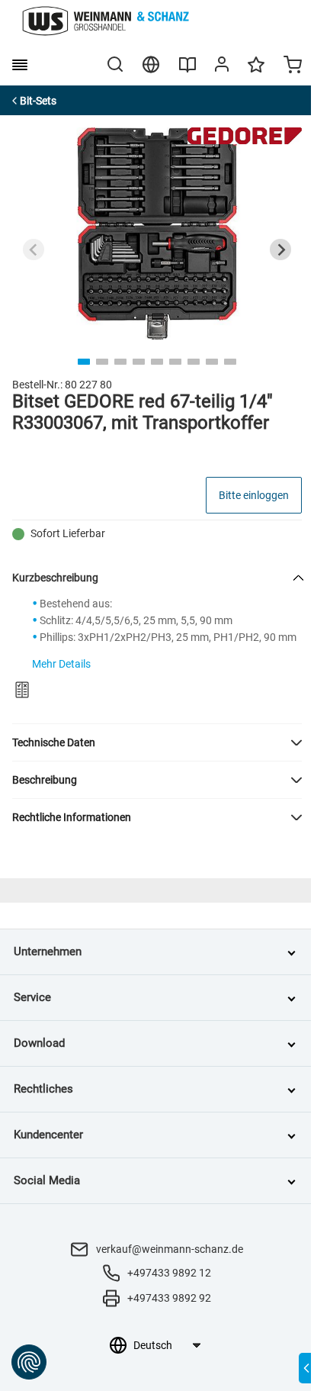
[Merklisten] (256, 72)
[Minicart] (293, 66)
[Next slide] (280, 249)
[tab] (84, 362)
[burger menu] (19, 65)
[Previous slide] (33, 249)
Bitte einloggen (254, 495)
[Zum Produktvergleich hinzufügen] (22, 690)
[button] (157, 742)
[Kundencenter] (222, 67)
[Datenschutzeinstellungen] (28, 1362)
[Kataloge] (187, 70)
